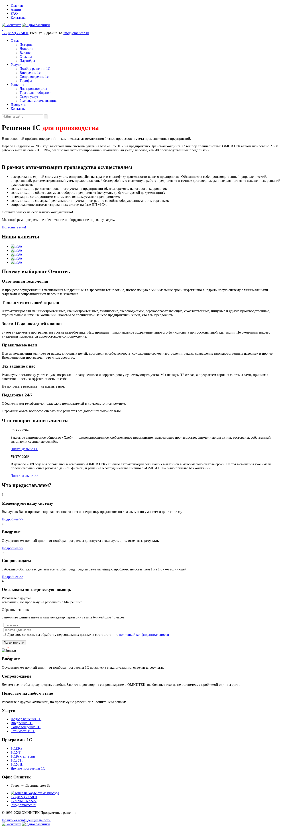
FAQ (14, 13)
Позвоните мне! (14, 227)
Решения (17, 84)
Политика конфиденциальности (26, 820)
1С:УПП (17, 764)
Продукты (18, 104)
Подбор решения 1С (35, 68)
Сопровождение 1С (26, 727)
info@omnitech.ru (76, 33)
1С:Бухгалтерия (23, 756)
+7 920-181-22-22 (24, 801)
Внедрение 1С (22, 723)
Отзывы (26, 56)
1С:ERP (16, 748)
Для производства (33, 88)
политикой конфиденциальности (144, 634)
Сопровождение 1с (34, 76)
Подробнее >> (12, 519)
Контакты (18, 17)
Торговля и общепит (35, 92)
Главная (17, 5)
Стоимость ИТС (23, 731)
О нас (15, 40)
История (26, 44)
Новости (26, 48)
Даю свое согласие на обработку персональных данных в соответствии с (87, 634)
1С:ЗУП (17, 760)
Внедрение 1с (30, 72)
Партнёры (27, 60)
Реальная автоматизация (38, 100)
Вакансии (27, 52)
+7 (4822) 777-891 (15, 33)
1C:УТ (15, 752)
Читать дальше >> (24, 449)
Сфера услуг (29, 96)
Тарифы (26, 80)
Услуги (16, 64)
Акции (16, 9)
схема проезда (48, 793)
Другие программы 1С (28, 768)
